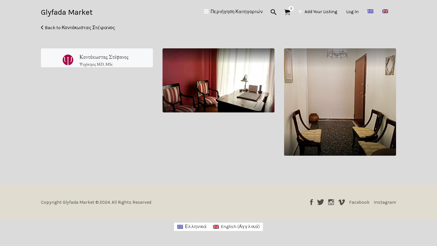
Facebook (311, 202)
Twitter (320, 202)
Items (287, 12)
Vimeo (341, 202)
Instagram (331, 202)
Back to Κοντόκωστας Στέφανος (80, 27)
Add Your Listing (321, 11)
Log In (352, 11)
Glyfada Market (66, 12)
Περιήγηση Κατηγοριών (237, 11)
